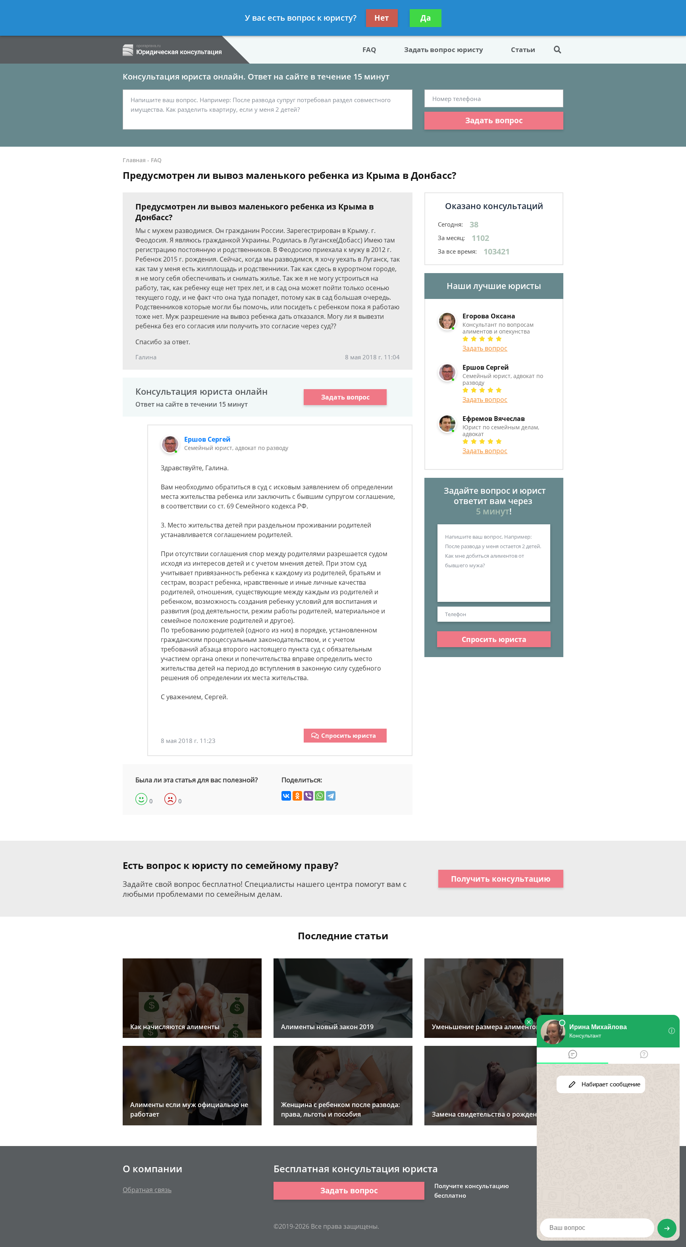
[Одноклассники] (297, 796)
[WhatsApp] (319, 796)
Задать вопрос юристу (443, 49)
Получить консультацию (501, 879)
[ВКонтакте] (286, 796)
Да (425, 18)
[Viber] (308, 796)
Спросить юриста (348, 735)
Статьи (523, 49)
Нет (381, 18)
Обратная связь (147, 1189)
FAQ (369, 49)
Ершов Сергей (207, 439)
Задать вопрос (494, 120)
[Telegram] (330, 796)
